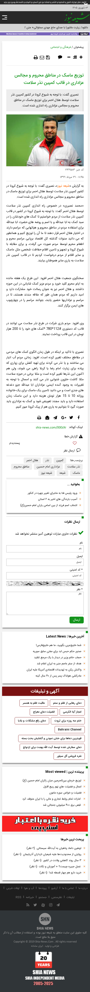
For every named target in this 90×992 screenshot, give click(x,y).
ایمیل (80, 556)
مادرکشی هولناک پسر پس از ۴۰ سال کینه (58, 676)
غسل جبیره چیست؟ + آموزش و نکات (55, 866)
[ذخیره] (48, 57)
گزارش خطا (70, 436)
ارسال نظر (70, 450)
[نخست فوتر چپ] (45, 968)
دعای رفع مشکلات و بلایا (32, 720)
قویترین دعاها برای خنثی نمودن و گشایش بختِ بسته (51, 738)
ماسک (76, 473)
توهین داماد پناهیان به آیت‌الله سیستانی (54, 848)
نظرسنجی (56, 897)
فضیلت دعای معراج (44, 712)
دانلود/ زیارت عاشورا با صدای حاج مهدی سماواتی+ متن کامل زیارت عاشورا (47, 27)
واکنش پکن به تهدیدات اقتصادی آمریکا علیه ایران (54, 669)
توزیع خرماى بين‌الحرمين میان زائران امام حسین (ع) (52, 780)
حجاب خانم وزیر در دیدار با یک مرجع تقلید (57, 657)
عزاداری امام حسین (48, 466)
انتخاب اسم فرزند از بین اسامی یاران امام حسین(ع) (48, 505)
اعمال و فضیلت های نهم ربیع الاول (62, 786)
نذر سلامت (73, 466)
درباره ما (82, 888)
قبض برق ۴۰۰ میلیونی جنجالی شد (62, 805)
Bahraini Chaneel (69, 729)
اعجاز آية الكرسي (72, 712)
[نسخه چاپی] (36, 57)
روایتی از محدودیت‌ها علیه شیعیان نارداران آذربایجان (47, 854)
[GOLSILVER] (45, 824)
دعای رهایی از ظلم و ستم (67, 703)
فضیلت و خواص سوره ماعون (65, 793)
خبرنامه (30, 897)
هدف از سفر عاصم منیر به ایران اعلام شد (59, 663)
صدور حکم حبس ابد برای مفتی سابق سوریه (57, 651)
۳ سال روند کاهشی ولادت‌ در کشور (57, 860)
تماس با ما (68, 888)
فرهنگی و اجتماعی (60, 47)
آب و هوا (29, 888)
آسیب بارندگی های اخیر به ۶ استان (57, 499)
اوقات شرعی (12, 888)
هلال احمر (32, 460)
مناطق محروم (21, 466)
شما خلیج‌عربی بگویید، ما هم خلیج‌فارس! (58, 645)
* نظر (80, 589)
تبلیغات (71, 897)
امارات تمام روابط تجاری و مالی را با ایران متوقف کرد (51, 799)
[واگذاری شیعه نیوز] (45, 33)
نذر (47, 460)
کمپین (59, 460)
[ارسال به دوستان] (42, 57)
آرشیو (54, 888)
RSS (18, 897)
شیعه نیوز (63, 186)
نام (81, 543)
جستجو (43, 897)
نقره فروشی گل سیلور (69, 756)
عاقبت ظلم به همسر (34, 703)
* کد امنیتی (76, 570)
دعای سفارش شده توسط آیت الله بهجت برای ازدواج (52, 747)
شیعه (62, 473)
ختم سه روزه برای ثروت (67, 720)
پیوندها (43, 888)
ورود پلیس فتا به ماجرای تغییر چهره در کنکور (52, 493)
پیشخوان (79, 47)
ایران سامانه (37, 946)
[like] (45, 444)
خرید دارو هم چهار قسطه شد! (60, 872)
